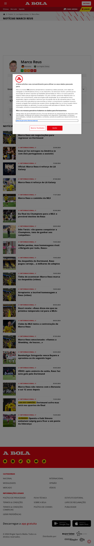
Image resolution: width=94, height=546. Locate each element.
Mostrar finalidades (37, 128)
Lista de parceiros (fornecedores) (27, 120)
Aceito (55, 128)
